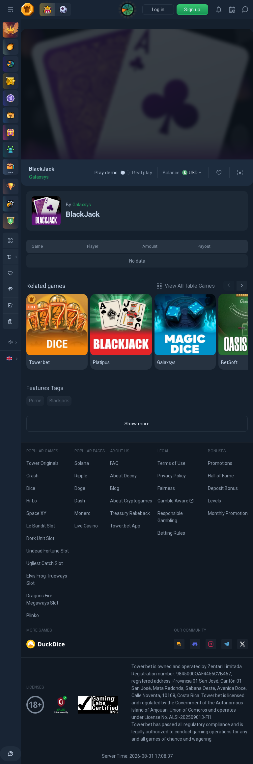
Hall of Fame (221, 475)
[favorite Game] (10, 273)
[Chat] (245, 9)
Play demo (106, 172)
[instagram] (211, 644)
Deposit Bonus (223, 488)
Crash (32, 475)
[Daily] (232, 9)
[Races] (10, 204)
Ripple (80, 475)
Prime (35, 400)
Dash (79, 500)
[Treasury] (10, 132)
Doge (79, 488)
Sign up (192, 9)
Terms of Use (171, 463)
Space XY (36, 513)
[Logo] (30, 9)
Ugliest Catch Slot (44, 563)
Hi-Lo (31, 500)
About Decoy (123, 475)
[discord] (195, 644)
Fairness (166, 488)
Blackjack (105, 354)
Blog (114, 488)
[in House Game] (10, 257)
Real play (142, 172)
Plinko (32, 615)
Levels (214, 500)
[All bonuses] (10, 167)
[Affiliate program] (10, 149)
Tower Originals (42, 463)
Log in (158, 9)
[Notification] (218, 9)
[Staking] (10, 81)
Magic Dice (171, 354)
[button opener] (10, 9)
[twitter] (242, 644)
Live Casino (86, 525)
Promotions (220, 463)
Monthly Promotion (228, 513)
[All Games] (10, 240)
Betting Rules (171, 533)
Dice (34, 354)
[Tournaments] (10, 221)
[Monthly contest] (10, 186)
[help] (10, 753)
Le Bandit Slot (40, 525)
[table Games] (10, 305)
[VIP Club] (10, 30)
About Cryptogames (131, 500)
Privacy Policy (171, 475)
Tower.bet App (125, 525)
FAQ (114, 463)
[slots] (10, 289)
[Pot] (10, 115)
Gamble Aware (172, 500)
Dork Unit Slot (40, 538)
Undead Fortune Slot (47, 550)
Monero (82, 513)
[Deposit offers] (10, 47)
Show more (137, 423)
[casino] (10, 321)
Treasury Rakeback (130, 513)
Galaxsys (39, 177)
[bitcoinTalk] (179, 644)
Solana (81, 463)
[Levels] (10, 98)
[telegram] (226, 644)
